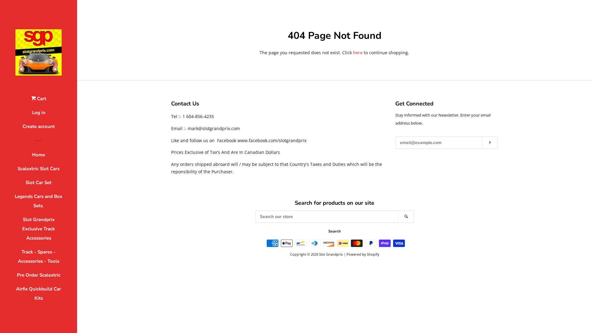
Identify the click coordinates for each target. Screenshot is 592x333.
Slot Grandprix (331, 254)
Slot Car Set (38, 182)
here (358, 53)
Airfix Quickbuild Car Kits (38, 293)
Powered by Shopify (363, 254)
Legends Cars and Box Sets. (38, 201)
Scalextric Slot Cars (39, 169)
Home (38, 155)
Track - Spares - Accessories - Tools (38, 256)
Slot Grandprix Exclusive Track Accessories (38, 228)
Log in (38, 112)
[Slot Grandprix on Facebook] (399, 159)
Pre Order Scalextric (38, 275)
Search (334, 231)
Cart (41, 99)
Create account (39, 126)
